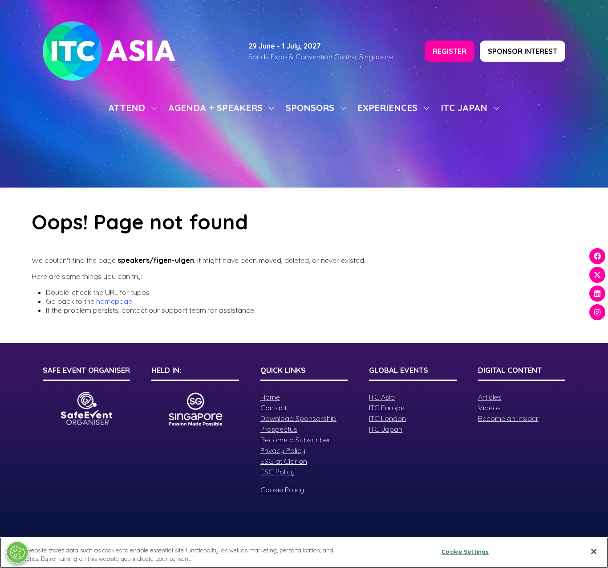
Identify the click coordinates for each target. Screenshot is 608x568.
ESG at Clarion (283, 461)
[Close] (594, 551)
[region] (304, 552)
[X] (597, 275)
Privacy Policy (282, 450)
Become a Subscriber (295, 439)
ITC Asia (382, 396)
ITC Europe (387, 407)
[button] (449, 51)
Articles (490, 396)
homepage (114, 301)
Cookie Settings (465, 551)
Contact (273, 407)
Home (270, 396)
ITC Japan (385, 429)
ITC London (387, 418)
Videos (489, 407)
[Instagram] (597, 312)
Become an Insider (508, 418)
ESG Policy (277, 471)
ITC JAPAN (464, 107)
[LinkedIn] (597, 294)
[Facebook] (597, 256)
